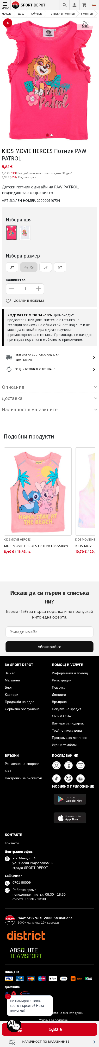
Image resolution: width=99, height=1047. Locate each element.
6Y (60, 267)
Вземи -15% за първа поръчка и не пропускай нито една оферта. (49, 605)
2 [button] (51, 135)
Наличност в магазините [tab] (30, 409)
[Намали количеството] (11, 288)
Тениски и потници (62, 13)
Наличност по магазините (45, 1042)
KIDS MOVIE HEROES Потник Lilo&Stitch (36, 545)
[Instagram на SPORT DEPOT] (56, 765)
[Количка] (84, 5)
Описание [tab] (13, 387)
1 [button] (47, 135)
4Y (27, 267)
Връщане (59, 702)
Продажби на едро (19, 702)
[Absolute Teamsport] (26, 953)
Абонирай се (49, 646)
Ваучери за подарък (68, 723)
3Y (12, 267)
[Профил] (74, 5)
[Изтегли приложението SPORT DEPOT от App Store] (70, 818)
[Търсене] (64, 5)
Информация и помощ (70, 673)
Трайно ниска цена (67, 730)
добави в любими (29, 301)
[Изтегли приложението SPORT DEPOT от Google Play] (70, 799)
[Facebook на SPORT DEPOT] (68, 765)
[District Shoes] (26, 935)
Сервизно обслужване (22, 709)
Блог (8, 687)
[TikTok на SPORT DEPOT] (56, 778)
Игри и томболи (64, 745)
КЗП (8, 771)
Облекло (37, 13)
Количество (15, 280)
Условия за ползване (53, 1020)
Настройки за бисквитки (23, 778)
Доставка (59, 694)
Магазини (12, 680)
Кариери (11, 694)
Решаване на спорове (22, 764)
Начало (7, 13)
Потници (87, 13)
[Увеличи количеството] (38, 288)
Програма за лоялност (69, 738)
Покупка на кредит (66, 709)
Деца (21, 13)
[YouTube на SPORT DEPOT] (80, 765)
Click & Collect (63, 716)
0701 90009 (21, 882)
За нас (10, 673)
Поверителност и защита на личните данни (53, 1013)
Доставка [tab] (12, 398)
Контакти (12, 843)
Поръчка (58, 687)
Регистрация (62, 680)
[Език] (94, 5)
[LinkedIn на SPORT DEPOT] (80, 778)
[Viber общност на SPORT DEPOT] (68, 778)
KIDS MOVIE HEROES (27, 151)
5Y (45, 267)
